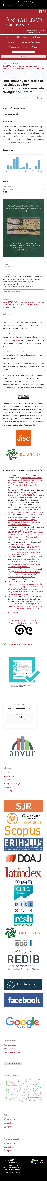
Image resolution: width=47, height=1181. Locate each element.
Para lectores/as (10, 1045)
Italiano (7, 779)
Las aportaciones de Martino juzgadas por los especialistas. (25, 584)
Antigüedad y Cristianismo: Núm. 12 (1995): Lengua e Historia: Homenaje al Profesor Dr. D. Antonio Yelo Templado (25, 536)
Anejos (35, 47)
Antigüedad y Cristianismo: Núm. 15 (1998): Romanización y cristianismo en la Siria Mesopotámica (26, 495)
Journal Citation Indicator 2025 (20, 708)
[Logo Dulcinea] (23, 454)
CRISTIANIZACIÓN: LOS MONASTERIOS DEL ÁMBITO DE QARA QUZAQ (23, 547)
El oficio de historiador (32, 477)
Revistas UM (22, 2)
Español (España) (11, 776)
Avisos (25, 47)
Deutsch (7, 787)
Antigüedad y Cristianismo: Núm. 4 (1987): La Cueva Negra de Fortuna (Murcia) (26, 511)
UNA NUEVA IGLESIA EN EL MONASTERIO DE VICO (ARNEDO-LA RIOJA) (25, 603)
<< (4, 613)
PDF (41, 98)
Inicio (9, 37)
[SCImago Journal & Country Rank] (18, 644)
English (7, 772)
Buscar (23, 56)
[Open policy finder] (23, 437)
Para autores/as (10, 1048)
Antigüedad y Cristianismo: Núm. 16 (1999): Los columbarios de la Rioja (26, 523)
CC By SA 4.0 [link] (17, 340)
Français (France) (11, 791)
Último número (22, 37)
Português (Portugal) (12, 783)
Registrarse (34, 2)
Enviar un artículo (13, 1063)
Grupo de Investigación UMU (23, 620)
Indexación (14, 47)
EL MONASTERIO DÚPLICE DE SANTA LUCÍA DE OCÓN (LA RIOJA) (24, 518)
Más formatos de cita (12, 291)
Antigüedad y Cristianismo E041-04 (23, 623)
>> (21, 613)
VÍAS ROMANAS (21, 492)
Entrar (43, 2)
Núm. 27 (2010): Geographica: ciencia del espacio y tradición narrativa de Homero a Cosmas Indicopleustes (23, 67)
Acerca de (11, 42)
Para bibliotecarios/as (12, 1052)
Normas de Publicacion (30, 42)
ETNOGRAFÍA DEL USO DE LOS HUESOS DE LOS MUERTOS (24, 572)
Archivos (36, 37)
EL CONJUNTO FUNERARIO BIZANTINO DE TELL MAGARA (22, 530)
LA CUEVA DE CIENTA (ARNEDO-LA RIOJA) (23, 560)
